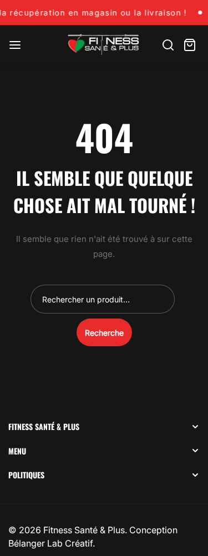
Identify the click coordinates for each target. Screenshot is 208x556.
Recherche (104, 332)
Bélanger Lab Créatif (50, 543)
